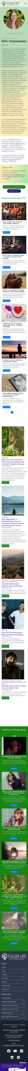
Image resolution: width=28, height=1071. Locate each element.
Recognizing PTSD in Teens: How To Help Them (14, 687)
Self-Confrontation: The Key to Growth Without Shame (14, 931)
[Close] (25, 1068)
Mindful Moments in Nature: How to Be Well (12, 585)
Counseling (5, 457)
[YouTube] (15, 1051)
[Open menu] (25, 3)
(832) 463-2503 (13, 176)
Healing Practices (7, 1013)
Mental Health (12, 580)
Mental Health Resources (10, 1005)
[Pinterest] (18, 1057)
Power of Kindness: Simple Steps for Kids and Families (14, 290)
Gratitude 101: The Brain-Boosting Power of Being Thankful (13, 325)
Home (4, 967)
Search (4, 1061)
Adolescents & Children (8, 680)
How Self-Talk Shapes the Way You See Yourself (14, 757)
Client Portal (6, 985)
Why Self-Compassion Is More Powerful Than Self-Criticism (14, 862)
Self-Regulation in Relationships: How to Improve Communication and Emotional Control (13, 522)
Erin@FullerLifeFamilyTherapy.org (13, 174)
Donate (4, 982)
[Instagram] (21, 1051)
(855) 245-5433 (15, 1040)
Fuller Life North (13, 159)
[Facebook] (9, 1051)
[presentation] (13, 441)
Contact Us (5, 989)
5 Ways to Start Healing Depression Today (12, 360)
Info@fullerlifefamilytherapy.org (14, 1045)
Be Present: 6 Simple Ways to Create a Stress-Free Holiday (13, 256)
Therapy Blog (6, 998)
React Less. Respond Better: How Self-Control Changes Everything (14, 793)
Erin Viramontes (7, 465)
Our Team (5, 978)
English (18, 1069)
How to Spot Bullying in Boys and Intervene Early (12, 634)
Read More (6, 232)
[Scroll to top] (24, 1066)
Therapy (4, 974)
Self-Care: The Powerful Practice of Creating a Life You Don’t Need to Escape (13, 462)
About (4, 971)
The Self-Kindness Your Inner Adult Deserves (14, 828)
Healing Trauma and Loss (10, 1009)
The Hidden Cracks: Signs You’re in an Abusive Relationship (13, 395)
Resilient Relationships (9, 1001)
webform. (7, 178)
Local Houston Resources (10, 1016)
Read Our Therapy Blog (14, 730)
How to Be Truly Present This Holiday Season (12, 222)
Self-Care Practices (12, 581)
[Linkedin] (12, 1057)
